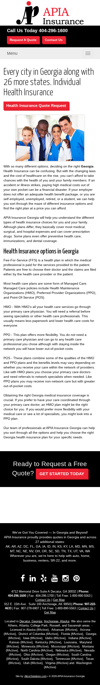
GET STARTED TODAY (62, 473)
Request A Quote (23, 40)
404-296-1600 (53, 30)
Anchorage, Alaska (56, 621)
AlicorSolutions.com (35, 676)
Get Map (59, 600)
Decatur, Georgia (31, 621)
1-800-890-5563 (80, 595)
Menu (12, 53)
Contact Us (54, 40)
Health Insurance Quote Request (36, 105)
